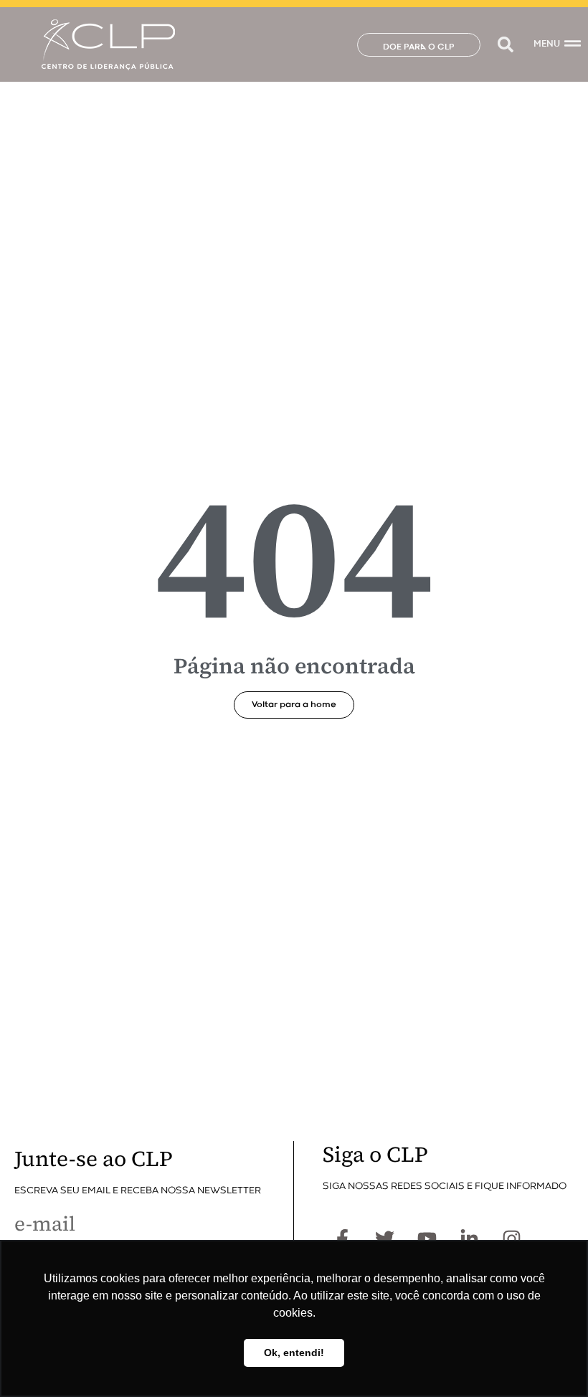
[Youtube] (426, 1238)
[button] (505, 45)
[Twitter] (384, 1238)
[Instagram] (511, 1238)
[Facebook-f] (342, 1238)
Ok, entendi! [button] (294, 1352)
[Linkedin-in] (469, 1238)
